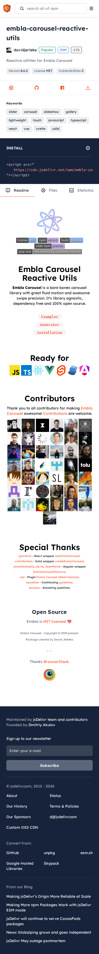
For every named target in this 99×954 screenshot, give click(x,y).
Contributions (55, 413)
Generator (49, 325)
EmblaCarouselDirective (49, 572)
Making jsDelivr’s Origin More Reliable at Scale (48, 896)
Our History (16, 806)
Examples (49, 317)
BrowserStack (56, 661)
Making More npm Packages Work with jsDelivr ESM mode (48, 907)
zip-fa (40, 566)
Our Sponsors (18, 816)
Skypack (51, 863)
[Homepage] (11, 88)
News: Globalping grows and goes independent (48, 932)
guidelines (66, 582)
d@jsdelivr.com (63, 816)
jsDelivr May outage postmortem (35, 940)
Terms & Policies (64, 806)
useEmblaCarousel (67, 556)
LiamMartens (23, 561)
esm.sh (87, 852)
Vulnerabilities (71, 71)
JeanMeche (52, 566)
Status (55, 795)
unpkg (49, 852)
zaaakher (32, 582)
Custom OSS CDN (22, 827)
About (11, 795)
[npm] (62, 88)
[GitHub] (36, 88)
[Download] (88, 88)
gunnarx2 (25, 556)
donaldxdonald (23, 566)
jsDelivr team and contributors (60, 719)
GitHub (12, 852)
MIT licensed (54, 621)
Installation (49, 333)
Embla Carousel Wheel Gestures (57, 577)
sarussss (34, 587)
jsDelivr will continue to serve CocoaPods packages (43, 921)
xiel (22, 577)
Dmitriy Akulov (42, 724)
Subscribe (49, 765)
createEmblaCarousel (69, 561)
